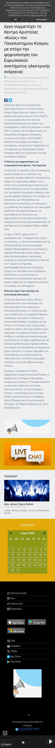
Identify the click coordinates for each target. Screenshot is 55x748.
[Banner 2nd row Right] (27, 454)
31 (18, 570)
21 (40, 560)
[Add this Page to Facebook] (6, 100)
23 (12, 565)
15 (45, 555)
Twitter (13, 651)
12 (29, 555)
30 (12, 570)
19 (29, 560)
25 (23, 565)
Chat (12, 640)
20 (34, 560)
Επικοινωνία (16, 603)
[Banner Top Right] (27, 427)
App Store (15, 656)
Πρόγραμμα (16, 608)
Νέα (12, 598)
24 (18, 565)
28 (40, 565)
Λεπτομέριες (40, 20)
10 (18, 555)
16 (12, 560)
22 (45, 560)
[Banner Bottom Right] (27, 683)
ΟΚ (15, 20)
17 (18, 560)
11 (23, 555)
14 (40, 555)
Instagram (15, 646)
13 (34, 555)
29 (45, 565)
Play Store (15, 661)
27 (34, 565)
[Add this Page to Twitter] (10, 100)
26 (29, 565)
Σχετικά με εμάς (18, 593)
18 (23, 560)
